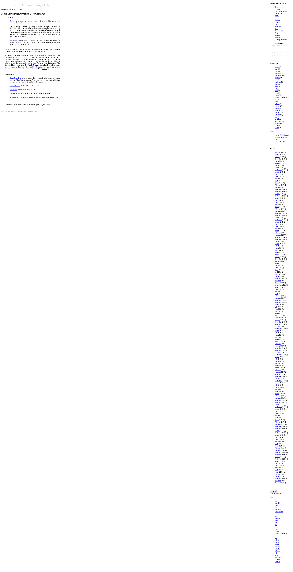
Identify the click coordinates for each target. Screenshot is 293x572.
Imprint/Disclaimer (281, 11)
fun (276, 80)
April (276, 163)
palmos (277, 104)
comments (13, 111)
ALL (276, 501)
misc (276, 93)
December (278, 189)
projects (277, 110)
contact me (278, 13)
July (276, 174)
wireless (277, 125)
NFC (276, 29)
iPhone (277, 33)
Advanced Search (276, 493)
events (277, 78)
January (277, 157)
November (278, 159)
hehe (276, 84)
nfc (276, 102)
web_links (278, 121)
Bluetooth (278, 20)
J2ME (277, 24)
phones (277, 106)
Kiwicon (12, 21)
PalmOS (277, 22)
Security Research (281, 40)
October (277, 168)
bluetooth (278, 73)
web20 (277, 119)
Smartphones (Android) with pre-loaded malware (25, 97)
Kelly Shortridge (280, 141)
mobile (277, 95)
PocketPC (278, 26)
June (276, 161)
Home (277, 7)
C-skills (277, 139)
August (277, 155)
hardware (278, 82)
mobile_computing (281, 97)
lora (276, 88)
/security (7, 111)
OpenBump (13, 93)
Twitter (277, 16)
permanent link (22, 111)
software (277, 115)
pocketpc (278, 108)
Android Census (15, 86)
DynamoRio (13, 90)
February (278, 152)
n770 (276, 99)
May (276, 178)
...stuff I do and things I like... (32, 5)
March (277, 183)
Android (277, 35)
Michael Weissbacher (282, 135)
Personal (278, 9)
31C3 (11, 27)
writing (277, 128)
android (277, 67)
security (277, 112)
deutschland (279, 75)
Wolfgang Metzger (281, 137)
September (278, 170)
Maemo (277, 37)
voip (276, 117)
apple (276, 69)
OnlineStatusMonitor (16, 78)
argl (276, 71)
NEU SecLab (36, 67)
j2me (276, 86)
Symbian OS (279, 31)
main (276, 91)
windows (277, 123)
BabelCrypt (45, 69)
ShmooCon (13, 40)
